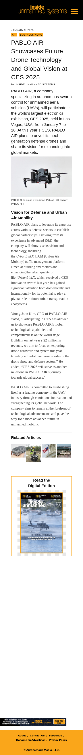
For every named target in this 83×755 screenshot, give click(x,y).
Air (14, 34)
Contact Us (37, 735)
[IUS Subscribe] (33, 721)
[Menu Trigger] (74, 11)
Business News (31, 34)
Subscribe (55, 735)
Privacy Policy (58, 740)
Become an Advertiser (30, 740)
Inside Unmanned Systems (35, 84)
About (22, 735)
